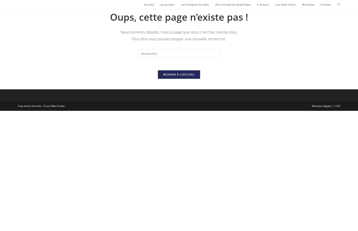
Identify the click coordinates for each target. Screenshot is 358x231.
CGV (337, 106)
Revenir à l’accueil (179, 74)
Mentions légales (322, 106)
